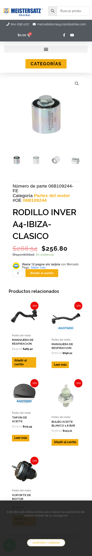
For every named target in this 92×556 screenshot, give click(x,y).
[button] (46, 49)
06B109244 (35, 200)
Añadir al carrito (41, 273)
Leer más (60, 364)
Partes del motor (52, 195)
